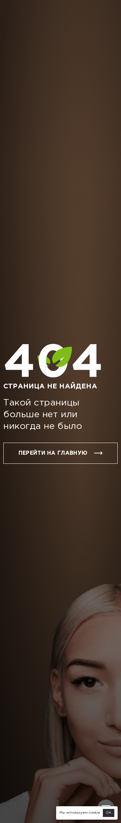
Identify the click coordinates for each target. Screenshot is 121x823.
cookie (94, 812)
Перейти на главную (52, 453)
